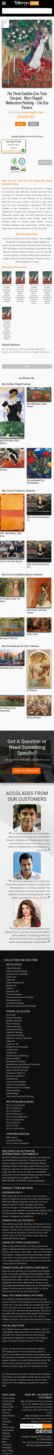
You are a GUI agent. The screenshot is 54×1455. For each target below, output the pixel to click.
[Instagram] (46, 1432)
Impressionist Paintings (17, 974)
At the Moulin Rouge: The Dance (10, 599)
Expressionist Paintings (16, 971)
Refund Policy (8, 1415)
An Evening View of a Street (11, 668)
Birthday (3, 469)
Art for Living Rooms (15, 1105)
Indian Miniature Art (15, 982)
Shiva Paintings (13, 1023)
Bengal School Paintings (17, 1047)
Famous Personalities (16, 1084)
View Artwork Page (25, 116)
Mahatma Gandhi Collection (18, 1038)
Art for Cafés (12, 1125)
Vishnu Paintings (13, 1026)
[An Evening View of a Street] (12, 657)
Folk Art (9, 988)
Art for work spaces (15, 1128)
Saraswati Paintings (15, 1035)
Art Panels (11, 1015)
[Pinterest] (50, 1432)
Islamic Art (11, 977)
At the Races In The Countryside (8, 709)
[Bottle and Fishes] (39, 705)
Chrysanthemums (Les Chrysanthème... (35, 481)
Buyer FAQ (6, 1410)
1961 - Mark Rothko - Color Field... (11, 534)
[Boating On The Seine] (12, 626)
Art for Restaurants (15, 1119)
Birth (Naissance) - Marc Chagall (37, 404)
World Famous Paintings (17, 1055)
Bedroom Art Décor (12, 351)
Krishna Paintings (14, 1018)
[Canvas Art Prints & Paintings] (38, 1242)
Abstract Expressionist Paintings (21, 1006)
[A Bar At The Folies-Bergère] (12, 550)
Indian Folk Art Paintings (17, 1070)
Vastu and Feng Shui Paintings (20, 1096)
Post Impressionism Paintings (20, 997)
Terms (5, 1418)
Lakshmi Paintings (14, 1032)
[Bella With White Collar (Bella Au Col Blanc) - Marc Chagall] (12, 412)
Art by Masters (10, 349)
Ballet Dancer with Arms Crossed (37, 611)
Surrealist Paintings (15, 1003)
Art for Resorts (13, 1122)
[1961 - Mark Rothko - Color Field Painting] (12, 512)
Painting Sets (12, 1079)
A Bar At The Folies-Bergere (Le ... (38, 518)
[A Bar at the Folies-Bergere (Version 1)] (39, 551)
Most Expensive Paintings (17, 1067)
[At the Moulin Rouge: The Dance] (12, 587)
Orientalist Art (12, 991)
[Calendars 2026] (22, 1192)
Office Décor (12, 1137)
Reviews (6, 1413)
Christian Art (12, 1050)
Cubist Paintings (13, 968)
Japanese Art (12, 1044)
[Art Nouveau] (39, 668)
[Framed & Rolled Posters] (33, 1220)
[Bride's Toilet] (39, 624)
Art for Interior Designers (17, 1143)
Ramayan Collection (15, 1076)
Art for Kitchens (13, 1111)
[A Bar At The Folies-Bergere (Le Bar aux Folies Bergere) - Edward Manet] (39, 504)
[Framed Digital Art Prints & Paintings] (47, 1267)
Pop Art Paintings (14, 994)
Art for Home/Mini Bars (17, 1117)
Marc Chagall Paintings (37, 351)
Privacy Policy (8, 1427)
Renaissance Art (13, 1000)
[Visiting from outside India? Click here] (37, 1154)
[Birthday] (12, 457)
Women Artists (13, 1058)
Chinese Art (11, 1052)
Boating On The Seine (8, 638)
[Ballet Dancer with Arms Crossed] (39, 593)
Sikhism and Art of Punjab (18, 1087)
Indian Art (10, 980)
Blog (4, 1442)
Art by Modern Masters (32, 349)
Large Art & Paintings (15, 1082)
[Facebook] (42, 1432)
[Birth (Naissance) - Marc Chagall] (39, 394)
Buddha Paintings (14, 1021)
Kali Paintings (12, 1093)
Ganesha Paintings (14, 1029)
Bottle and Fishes (34, 717)
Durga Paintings (13, 1090)
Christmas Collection (15, 1073)
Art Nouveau (32, 690)
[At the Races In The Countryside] (12, 700)
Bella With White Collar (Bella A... (9, 441)
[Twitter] (37, 1432)
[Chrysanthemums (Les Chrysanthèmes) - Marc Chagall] (39, 463)
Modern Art (11, 985)
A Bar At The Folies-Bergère (11, 561)
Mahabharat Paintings (16, 1061)
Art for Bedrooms (14, 1108)
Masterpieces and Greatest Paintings (23, 1064)
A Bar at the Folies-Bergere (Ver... (38, 565)
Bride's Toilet (32, 634)
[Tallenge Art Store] (27, 3)
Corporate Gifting (14, 1140)
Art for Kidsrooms (14, 1114)
